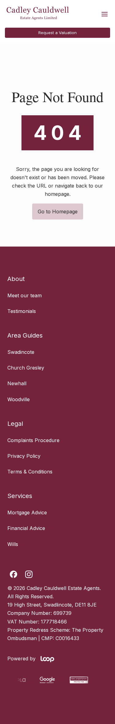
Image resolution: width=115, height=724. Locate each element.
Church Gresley (25, 368)
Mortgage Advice (27, 512)
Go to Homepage (58, 211)
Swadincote (20, 352)
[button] (104, 14)
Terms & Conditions (29, 472)
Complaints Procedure (33, 440)
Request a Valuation (57, 32)
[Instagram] (29, 574)
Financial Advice (26, 528)
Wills (12, 544)
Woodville (18, 399)
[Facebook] (13, 574)
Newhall (16, 383)
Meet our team (24, 295)
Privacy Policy (23, 456)
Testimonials (21, 311)
